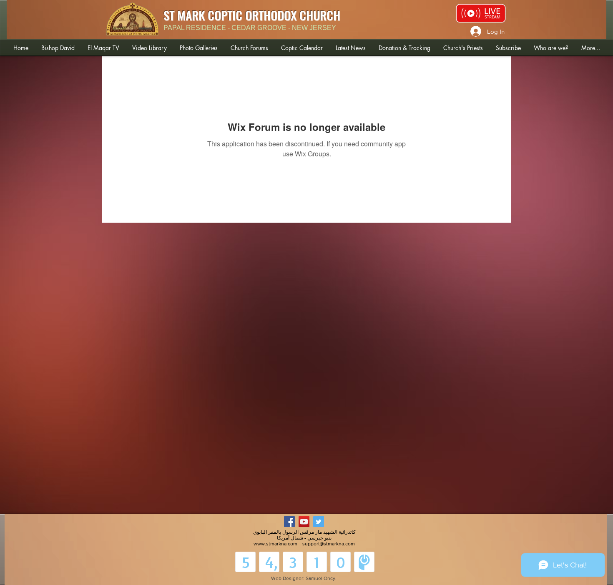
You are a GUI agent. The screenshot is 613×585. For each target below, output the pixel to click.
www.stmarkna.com (275, 544)
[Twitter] (318, 521)
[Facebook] (289, 521)
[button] (58, 48)
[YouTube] (304, 521)
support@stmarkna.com (328, 544)
